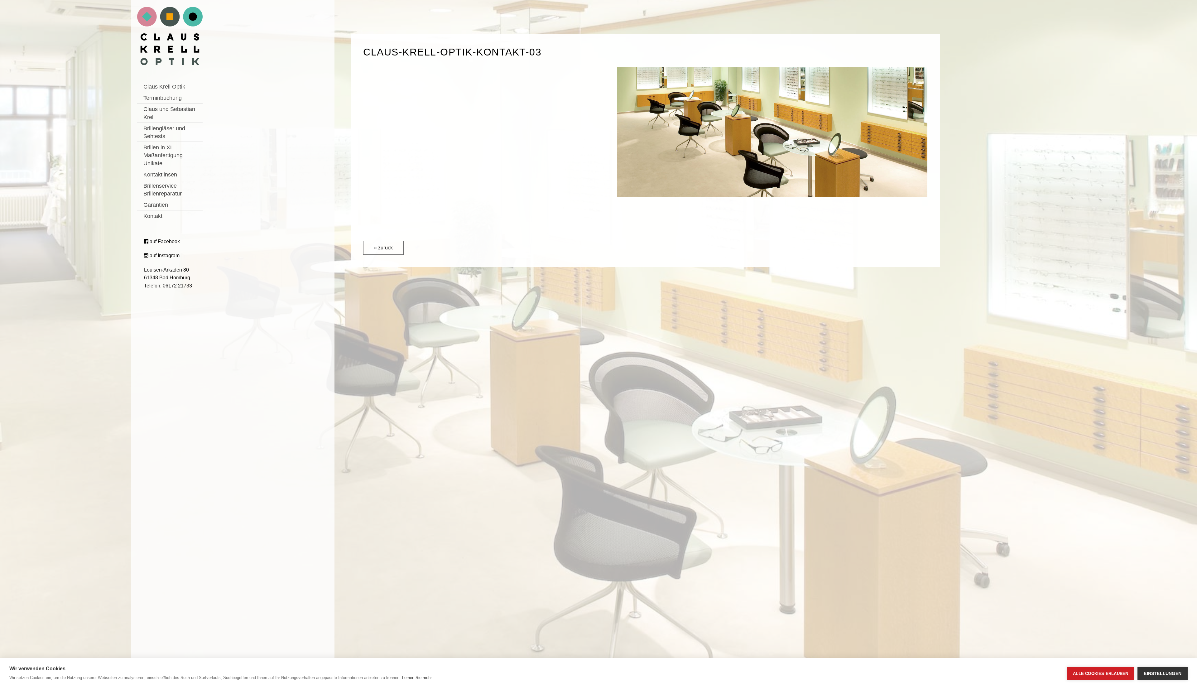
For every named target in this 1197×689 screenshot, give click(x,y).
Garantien (155, 205)
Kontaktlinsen (160, 174)
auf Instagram (164, 255)
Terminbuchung (162, 98)
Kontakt (152, 216)
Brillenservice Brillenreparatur (162, 190)
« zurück (383, 247)
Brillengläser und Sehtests (164, 132)
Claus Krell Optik (164, 87)
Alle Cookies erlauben (1100, 673)
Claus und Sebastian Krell (169, 113)
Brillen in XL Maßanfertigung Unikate (163, 155)
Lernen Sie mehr (417, 677)
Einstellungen (1162, 673)
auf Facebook (164, 241)
